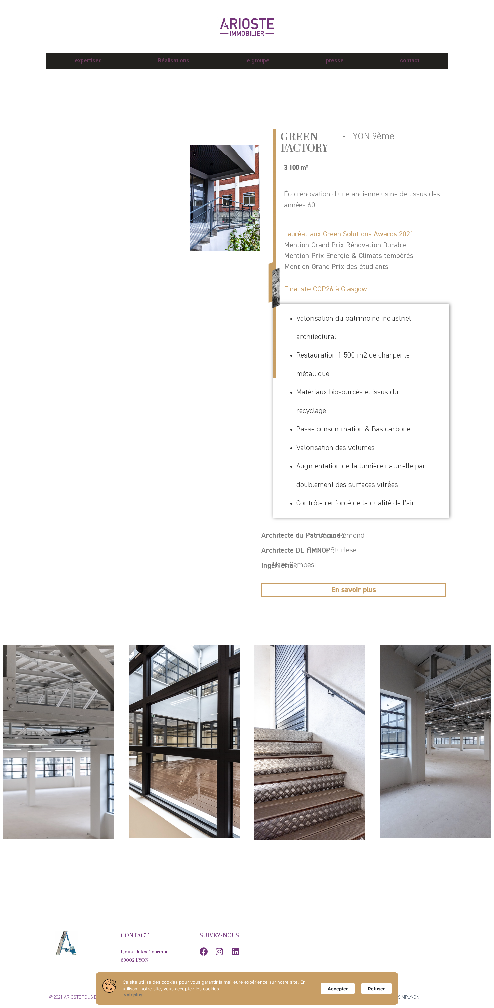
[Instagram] (219, 951)
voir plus (133, 994)
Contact (135, 936)
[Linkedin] (235, 951)
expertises (88, 60)
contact (409, 60)
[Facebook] (204, 951)
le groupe (257, 60)
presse (335, 60)
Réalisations (173, 60)
